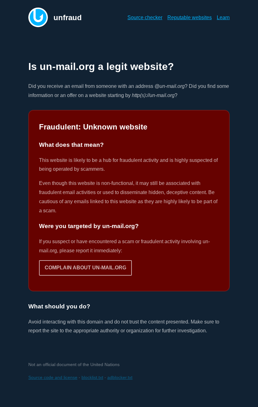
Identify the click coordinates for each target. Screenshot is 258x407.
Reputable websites (189, 17)
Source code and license (52, 377)
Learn (223, 17)
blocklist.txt (92, 377)
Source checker (144, 17)
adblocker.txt (119, 377)
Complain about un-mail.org (85, 267)
